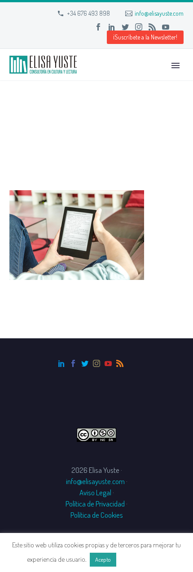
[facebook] (73, 363)
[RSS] (152, 27)
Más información (142, 559)
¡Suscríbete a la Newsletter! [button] (145, 37)
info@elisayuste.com (159, 13)
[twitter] (84, 363)
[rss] (119, 363)
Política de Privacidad (95, 503)
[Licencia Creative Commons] (96, 433)
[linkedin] (61, 363)
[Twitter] (125, 27)
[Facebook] (98, 27)
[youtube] (108, 363)
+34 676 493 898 (88, 13)
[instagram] (96, 363)
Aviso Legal (95, 492)
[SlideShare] (179, 27)
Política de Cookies (96, 515)
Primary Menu (175, 65)
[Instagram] (138, 27)
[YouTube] (165, 27)
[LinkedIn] (111, 27)
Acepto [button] (103, 559)
